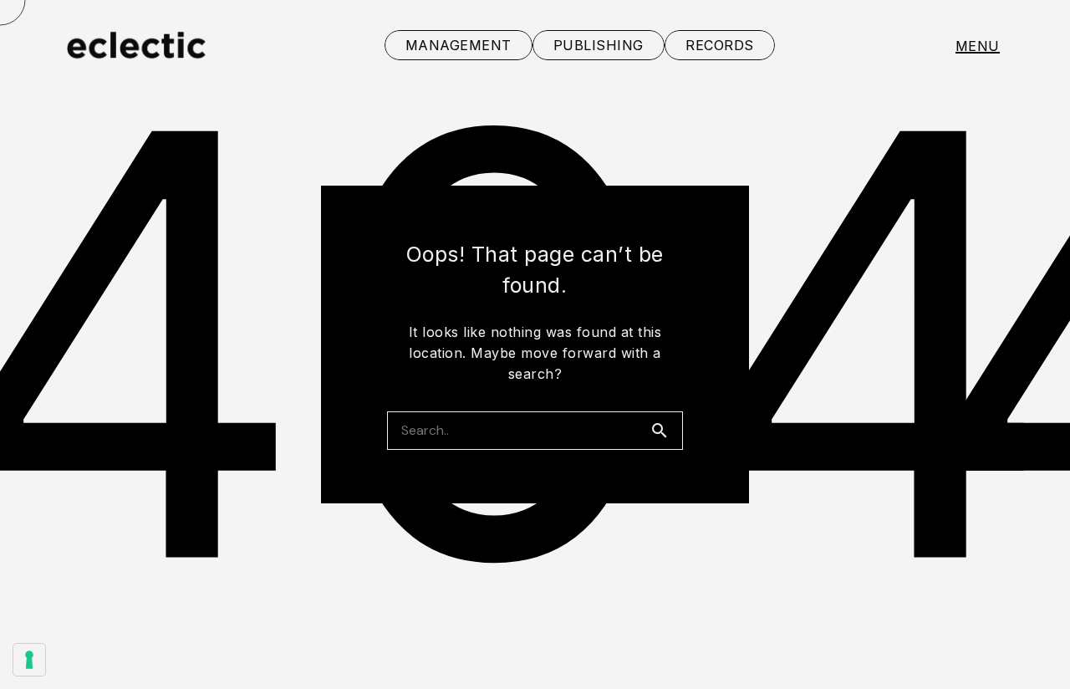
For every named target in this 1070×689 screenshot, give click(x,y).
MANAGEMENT (458, 45)
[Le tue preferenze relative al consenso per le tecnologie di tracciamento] (29, 660)
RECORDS (719, 45)
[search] (666, 431)
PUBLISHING (598, 45)
